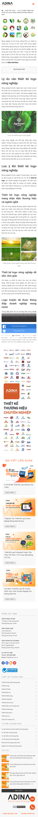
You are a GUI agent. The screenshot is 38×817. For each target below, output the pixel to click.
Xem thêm (18, 790)
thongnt (17, 335)
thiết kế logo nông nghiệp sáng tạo (20, 342)
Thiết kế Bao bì (6, 692)
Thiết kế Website (7, 699)
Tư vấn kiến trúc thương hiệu (10, 736)
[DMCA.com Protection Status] (19, 806)
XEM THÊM (10, 492)
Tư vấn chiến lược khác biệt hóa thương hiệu (15, 729)
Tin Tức (5, 750)
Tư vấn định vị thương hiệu (9, 732)
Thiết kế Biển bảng (7, 696)
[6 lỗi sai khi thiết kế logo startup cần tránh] (19, 473)
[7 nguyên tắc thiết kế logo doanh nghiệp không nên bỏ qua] (19, 507)
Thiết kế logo (10, 10)
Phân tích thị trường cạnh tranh (11, 742)
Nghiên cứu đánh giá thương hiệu (12, 746)
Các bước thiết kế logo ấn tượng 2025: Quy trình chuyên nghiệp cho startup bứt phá (18, 591)
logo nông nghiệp (25, 337)
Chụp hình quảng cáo (8, 719)
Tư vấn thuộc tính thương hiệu (10, 739)
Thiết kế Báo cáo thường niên (10, 706)
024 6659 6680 (11, 655)
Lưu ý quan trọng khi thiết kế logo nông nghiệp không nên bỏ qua (18, 12)
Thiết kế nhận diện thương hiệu (11, 682)
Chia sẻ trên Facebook (19, 326)
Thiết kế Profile (6, 689)
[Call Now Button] (32, 807)
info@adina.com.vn (12, 657)
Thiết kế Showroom (7, 702)
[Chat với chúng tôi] (32, 799)
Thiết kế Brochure (7, 712)
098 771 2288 (8, 652)
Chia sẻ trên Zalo (19, 331)
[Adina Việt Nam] (7, 4)
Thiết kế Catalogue (7, 709)
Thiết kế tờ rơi (6, 716)
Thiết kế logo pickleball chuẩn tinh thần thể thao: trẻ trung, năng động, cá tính (18, 554)
